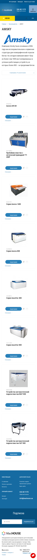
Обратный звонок (21, 11)
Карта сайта (23, 486)
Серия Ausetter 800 (14, 345)
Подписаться (28, 521)
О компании (5, 481)
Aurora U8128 (11, 106)
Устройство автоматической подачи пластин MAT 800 (17, 393)
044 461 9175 (21, 9)
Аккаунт (4, 496)
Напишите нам (27, 553)
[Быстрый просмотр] (23, 116)
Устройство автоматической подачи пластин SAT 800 (17, 442)
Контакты (4, 486)
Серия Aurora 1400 (13, 204)
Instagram (10, 552)
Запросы (33, 11)
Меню (7, 18)
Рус (33, 18)
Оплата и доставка (29, 1)
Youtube (4, 554)
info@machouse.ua (26, 498)
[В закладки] (26, 116)
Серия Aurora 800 (13, 251)
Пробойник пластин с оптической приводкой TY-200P (16, 155)
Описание (8, 120)
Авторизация (12, 1)
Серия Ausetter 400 (14, 298)
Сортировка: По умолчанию (18, 72)
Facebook (4, 552)
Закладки (20, 1)
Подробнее (13, 117)
